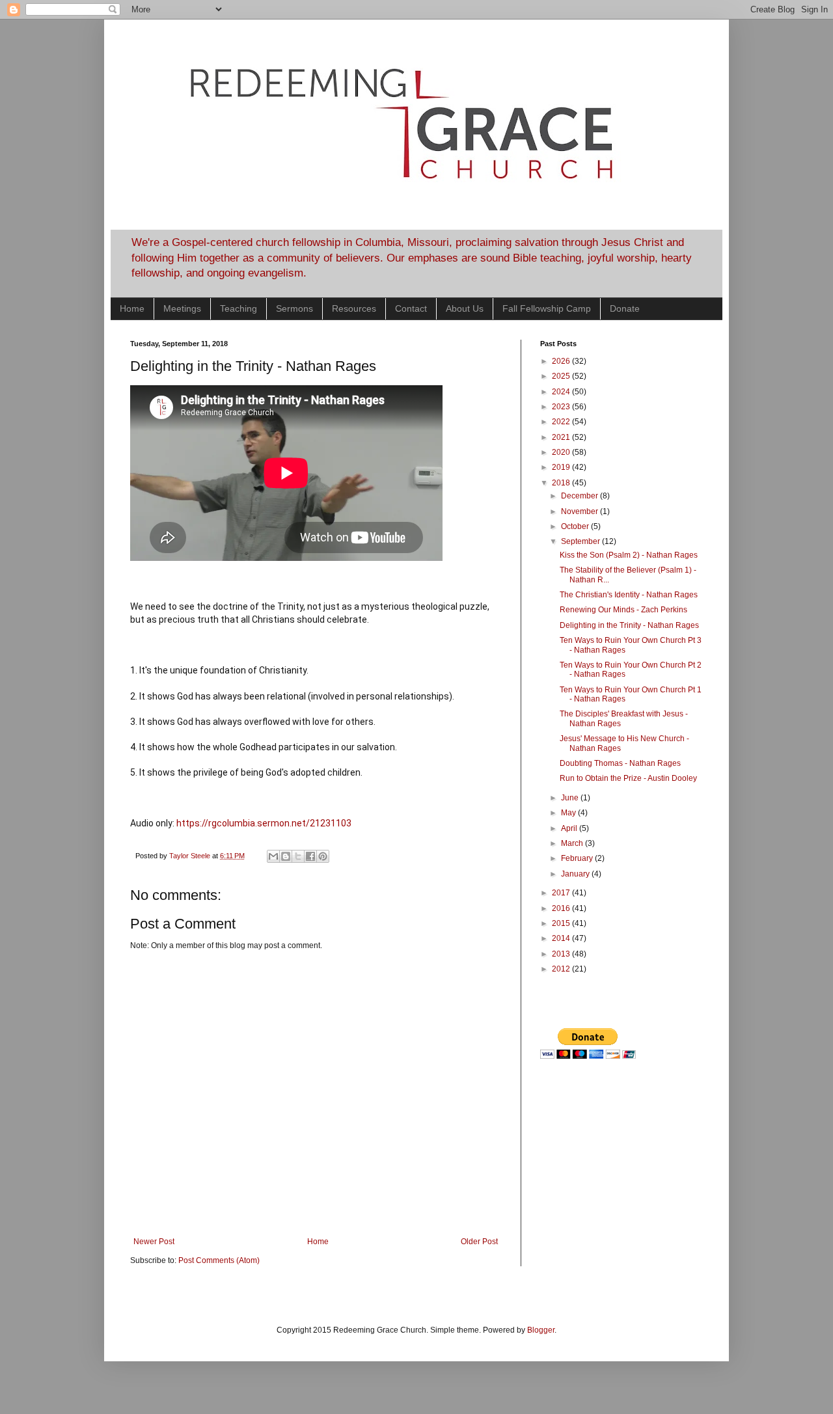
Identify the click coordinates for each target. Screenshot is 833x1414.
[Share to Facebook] (310, 856)
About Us (465, 308)
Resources (354, 308)
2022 (562, 421)
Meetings (182, 308)
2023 (562, 406)
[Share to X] (298, 856)
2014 (562, 938)
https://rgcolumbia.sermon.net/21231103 (263, 823)
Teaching (238, 308)
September (581, 541)
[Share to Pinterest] (322, 856)
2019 (562, 467)
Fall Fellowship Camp (546, 308)
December (580, 495)
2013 (562, 954)
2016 (562, 908)
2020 (562, 452)
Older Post (479, 1241)
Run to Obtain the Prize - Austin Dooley (628, 778)
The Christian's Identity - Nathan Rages (629, 594)
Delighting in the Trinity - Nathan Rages (629, 625)
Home (132, 308)
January (576, 873)
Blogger (540, 1330)
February (578, 858)
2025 (562, 376)
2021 (562, 437)
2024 (562, 391)
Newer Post (153, 1241)
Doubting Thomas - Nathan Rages (620, 763)
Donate (625, 308)
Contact (411, 308)
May (569, 812)
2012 (562, 968)
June (570, 797)
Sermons (294, 308)
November (580, 511)
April (570, 828)
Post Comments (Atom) (219, 1260)
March (573, 843)
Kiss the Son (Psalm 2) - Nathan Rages (629, 555)
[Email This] (273, 856)
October (576, 526)
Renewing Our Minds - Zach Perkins (623, 609)
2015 (562, 923)
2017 (562, 892)
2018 (562, 482)
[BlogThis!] (285, 856)
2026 (562, 361)
